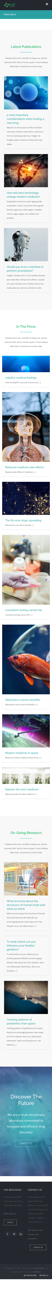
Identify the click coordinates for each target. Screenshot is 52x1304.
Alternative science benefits (22, 699)
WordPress (37, 1272)
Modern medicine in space (21, 752)
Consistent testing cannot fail (23, 610)
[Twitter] (14, 1234)
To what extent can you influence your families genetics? (21, 945)
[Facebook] (7, 1234)
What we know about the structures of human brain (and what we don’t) (26, 904)
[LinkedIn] (20, 1234)
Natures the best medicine (21, 789)
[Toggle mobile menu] (47, 4)
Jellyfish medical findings (21, 377)
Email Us (44, 1275)
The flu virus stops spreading (23, 520)
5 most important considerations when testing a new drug (25, 118)
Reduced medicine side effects (24, 467)
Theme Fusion (39, 1268)
